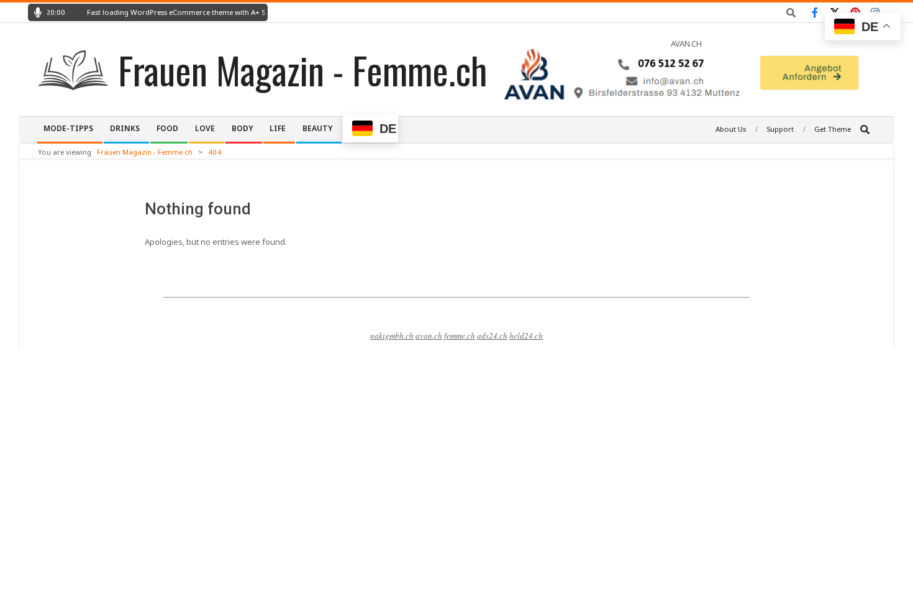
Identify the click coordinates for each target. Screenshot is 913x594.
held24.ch (526, 335)
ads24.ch (492, 335)
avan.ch (429, 335)
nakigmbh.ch (392, 335)
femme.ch (459, 335)
